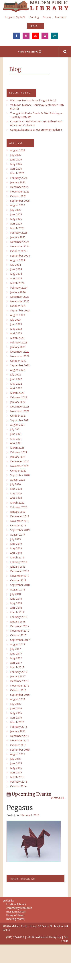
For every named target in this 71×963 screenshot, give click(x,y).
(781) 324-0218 (15, 937)
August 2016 (17, 699)
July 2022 (15, 374)
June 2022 (16, 379)
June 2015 (16, 763)
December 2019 (19, 516)
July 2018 (15, 594)
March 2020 (17, 502)
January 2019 (17, 566)
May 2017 (16, 658)
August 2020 (17, 479)
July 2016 (15, 704)
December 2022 (19, 351)
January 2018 (17, 621)
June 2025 (16, 214)
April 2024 (16, 278)
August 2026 (17, 150)
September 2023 (20, 310)
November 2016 (19, 685)
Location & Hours (16, 904)
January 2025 (17, 237)
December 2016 (19, 681)
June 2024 (16, 269)
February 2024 (18, 287)
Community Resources (19, 908)
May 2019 (16, 548)
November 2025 (19, 191)
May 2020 (16, 493)
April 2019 (16, 553)
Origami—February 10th (21, 878)
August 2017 (17, 644)
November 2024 (19, 246)
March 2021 (17, 447)
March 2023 (17, 338)
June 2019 (16, 543)
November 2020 (19, 466)
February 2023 (18, 342)
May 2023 (16, 328)
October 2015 (18, 745)
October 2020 (18, 470)
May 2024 (16, 274)
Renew (47, 17)
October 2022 (18, 360)
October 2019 (18, 525)
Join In (33, 25)
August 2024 (17, 260)
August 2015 (17, 754)
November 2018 (19, 575)
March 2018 (17, 612)
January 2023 (17, 347)
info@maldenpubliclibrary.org (44, 937)
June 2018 (16, 598)
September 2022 (20, 365)
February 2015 (18, 781)
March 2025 (17, 228)
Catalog (34, 17)
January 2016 (17, 731)
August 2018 (17, 589)
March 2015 (17, 777)
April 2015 (16, 772)
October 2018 (18, 580)
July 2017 (15, 649)
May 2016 (16, 713)
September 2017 (20, 640)
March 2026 (17, 173)
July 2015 (15, 758)
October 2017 (18, 635)
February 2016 (18, 726)
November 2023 (19, 301)
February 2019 (18, 562)
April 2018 (16, 607)
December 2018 (19, 571)
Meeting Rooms (15, 919)
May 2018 (16, 603)
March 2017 (17, 667)
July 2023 (15, 319)
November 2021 (19, 411)
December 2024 (19, 242)
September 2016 (20, 694)
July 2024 (15, 264)
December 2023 (19, 296)
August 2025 (17, 205)
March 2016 (17, 722)
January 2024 (17, 292)
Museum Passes (16, 911)
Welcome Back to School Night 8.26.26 (33, 100)
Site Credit (64, 939)
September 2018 (20, 585)
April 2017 (16, 662)
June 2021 (16, 434)
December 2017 (19, 626)
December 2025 (19, 187)
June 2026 (16, 159)
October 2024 (18, 251)
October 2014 (18, 786)
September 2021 (20, 420)
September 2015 (20, 749)
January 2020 (17, 511)
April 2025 (16, 223)
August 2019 (17, 534)
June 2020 (16, 489)
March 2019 (17, 557)
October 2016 (18, 690)
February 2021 (18, 452)
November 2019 (19, 521)
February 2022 (18, 397)
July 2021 (15, 429)
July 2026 (15, 155)
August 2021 (17, 425)
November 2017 (19, 630)
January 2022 (17, 402)
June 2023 (16, 324)
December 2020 (19, 461)
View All (57, 798)
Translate (60, 17)
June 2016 (16, 708)
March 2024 (17, 283)
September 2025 (20, 200)
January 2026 (17, 182)
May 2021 (16, 438)
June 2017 (16, 653)
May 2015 (16, 768)
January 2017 (17, 676)
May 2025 (16, 219)
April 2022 (16, 388)
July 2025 (15, 210)
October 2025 (18, 196)
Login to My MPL (15, 17)
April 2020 (16, 498)
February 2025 (18, 232)
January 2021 (17, 457)
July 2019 (15, 539)
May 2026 (16, 164)
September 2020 (20, 475)
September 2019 (20, 530)
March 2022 (17, 392)
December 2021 (19, 406)
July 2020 (15, 484)
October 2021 (18, 415)
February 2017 (18, 672)
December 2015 (19, 736)
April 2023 (16, 333)
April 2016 (16, 717)
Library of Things (15, 915)
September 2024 (20, 255)
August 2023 (17, 315)
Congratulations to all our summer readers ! (36, 129)
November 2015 (19, 740)
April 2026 (16, 168)
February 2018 (18, 617)
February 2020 (18, 507)
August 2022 (17, 370)
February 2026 (18, 177)
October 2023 (18, 306)
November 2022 (19, 356)
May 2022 (16, 383)
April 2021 (16, 443)
